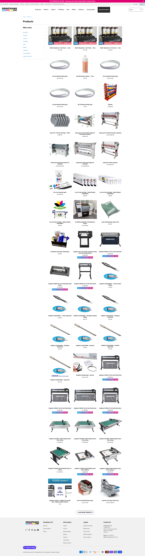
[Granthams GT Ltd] (9, 9)
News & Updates (67, 531)
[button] (38, 10)
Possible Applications (58, 4)
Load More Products (85, 512)
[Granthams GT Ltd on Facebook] (29, 530)
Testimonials (66, 540)
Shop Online (48, 4)
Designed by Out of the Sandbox (42, 552)
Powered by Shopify (54, 552)
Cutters (25, 38)
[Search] (140, 10)
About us (45, 525)
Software (25, 50)
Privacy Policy (86, 531)
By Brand (25, 32)
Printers (25, 35)
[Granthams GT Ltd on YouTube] (38, 530)
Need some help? (67, 543)
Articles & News (35, 4)
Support (65, 534)
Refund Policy (86, 528)
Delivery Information (88, 525)
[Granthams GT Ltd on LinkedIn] (35, 530)
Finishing (25, 41)
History (44, 531)
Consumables (26, 53)
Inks (24, 44)
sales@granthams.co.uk (111, 537)
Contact (22, 4)
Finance (27, 4)
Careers (42, 4)
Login (136, 4)
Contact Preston (47, 528)
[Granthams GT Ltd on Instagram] (32, 530)
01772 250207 (4, 4)
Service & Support (14, 4)
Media (24, 47)
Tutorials (65, 537)
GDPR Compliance (87, 534)
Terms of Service (87, 537)
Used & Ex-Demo (27, 56)
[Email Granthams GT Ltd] (26, 530)
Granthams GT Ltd (31, 552)
